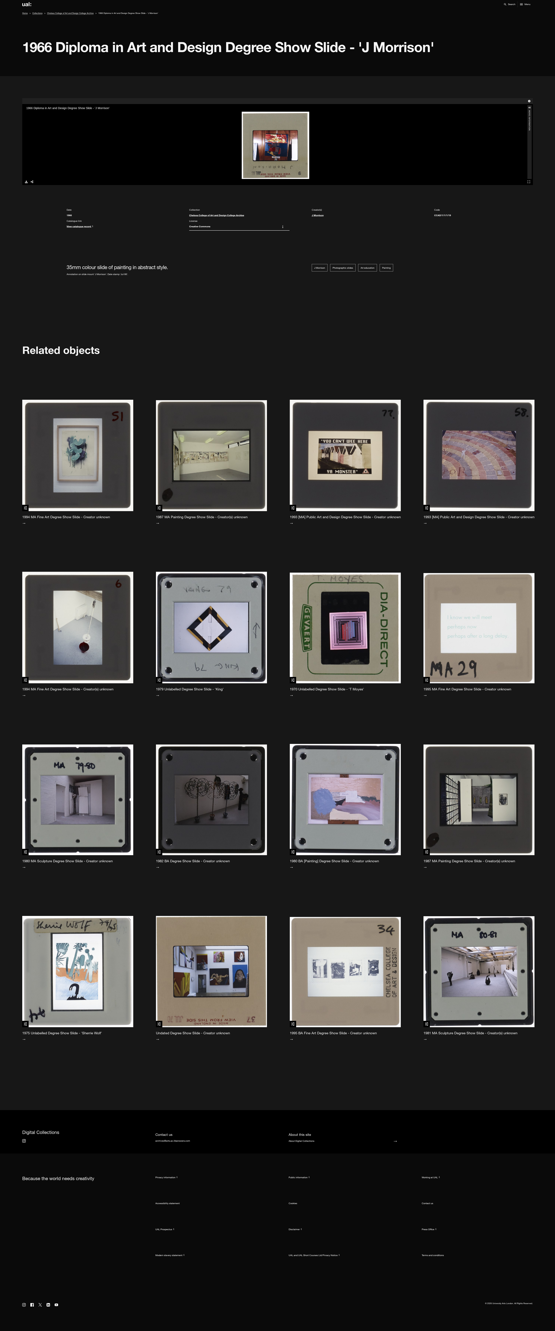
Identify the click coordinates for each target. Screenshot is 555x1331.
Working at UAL (430, 1177)
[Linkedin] (48, 1305)
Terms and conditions (433, 1255)
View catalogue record (79, 226)
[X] (40, 1305)
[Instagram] (24, 1141)
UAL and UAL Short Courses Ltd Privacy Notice (313, 1255)
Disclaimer (294, 1229)
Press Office (428, 1229)
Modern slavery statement (168, 1255)
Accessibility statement (167, 1203)
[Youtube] (56, 1305)
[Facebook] (32, 1305)
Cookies (293, 1203)
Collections (37, 13)
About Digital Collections (301, 1140)
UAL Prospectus (163, 1229)
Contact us (427, 1203)
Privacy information (165, 1177)
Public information (298, 1177)
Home (25, 13)
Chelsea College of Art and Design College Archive (70, 13)
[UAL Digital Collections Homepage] (26, 4)
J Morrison (318, 215)
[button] (510, 4)
